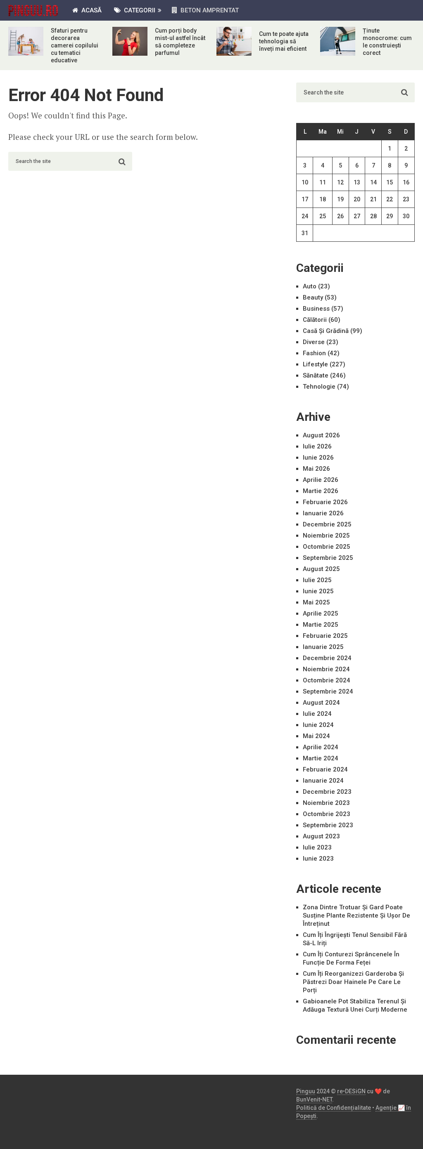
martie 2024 (320, 758)
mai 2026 (316, 468)
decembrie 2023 (327, 791)
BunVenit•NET (314, 1099)
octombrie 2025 (326, 546)
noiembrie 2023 (326, 803)
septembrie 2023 (328, 825)
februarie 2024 (325, 769)
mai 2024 (316, 736)
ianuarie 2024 (323, 780)
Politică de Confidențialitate (333, 1107)
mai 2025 (316, 602)
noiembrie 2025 (326, 535)
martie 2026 (320, 491)
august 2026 (321, 435)
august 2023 (321, 836)
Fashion (314, 353)
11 (322, 182)
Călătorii (315, 319)
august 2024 (321, 702)
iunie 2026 (318, 457)
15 (389, 182)
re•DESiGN (351, 1091)
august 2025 (321, 569)
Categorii (138, 10)
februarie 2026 (325, 502)
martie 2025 (320, 624)
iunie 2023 (318, 858)
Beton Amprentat (209, 10)
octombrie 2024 (326, 680)
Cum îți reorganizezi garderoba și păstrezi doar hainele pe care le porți (353, 982)
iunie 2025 (318, 591)
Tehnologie (319, 386)
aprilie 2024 (320, 747)
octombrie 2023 (326, 814)
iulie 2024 (317, 713)
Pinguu (305, 1091)
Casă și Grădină (326, 331)
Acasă (91, 10)
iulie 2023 (317, 847)
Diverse (314, 342)
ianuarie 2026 (323, 513)
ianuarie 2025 (323, 647)
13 (357, 182)
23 (406, 199)
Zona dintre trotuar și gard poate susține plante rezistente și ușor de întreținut (356, 915)
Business (316, 308)
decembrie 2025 (327, 524)
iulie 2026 (317, 446)
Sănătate (315, 375)
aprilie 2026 (320, 480)
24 (305, 216)
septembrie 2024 (328, 691)
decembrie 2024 (327, 658)
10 (305, 182)
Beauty (313, 297)
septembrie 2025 (328, 558)
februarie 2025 (325, 635)
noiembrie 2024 (326, 669)
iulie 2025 (317, 580)
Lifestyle (315, 364)
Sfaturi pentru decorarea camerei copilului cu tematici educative (74, 45)
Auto (309, 286)
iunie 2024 (318, 725)
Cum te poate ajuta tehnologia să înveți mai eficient (284, 41)
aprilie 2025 (320, 613)
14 (373, 182)
